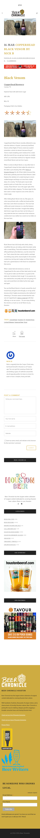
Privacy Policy (6, 725)
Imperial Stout (30, 320)
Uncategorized (10, 544)
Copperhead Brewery (14, 84)
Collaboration (10, 528)
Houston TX (21, 320)
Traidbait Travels (11, 541)
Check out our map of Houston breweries (14, 720)
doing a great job (22, 298)
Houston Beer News (11, 532)
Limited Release (9, 322)
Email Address (8, 795)
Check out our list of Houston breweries (13, 715)
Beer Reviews (24, 58)
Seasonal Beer (19, 322)
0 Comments (11, 60)
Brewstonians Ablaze (12, 525)
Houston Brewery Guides (13, 535)
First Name (6, 802)
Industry (7, 538)
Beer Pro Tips (9, 519)
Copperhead (13, 320)
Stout (25, 322)
